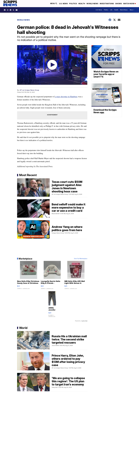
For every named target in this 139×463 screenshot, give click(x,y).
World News (92, 4)
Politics (73, 4)
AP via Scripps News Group (29, 90)
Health (81, 4)
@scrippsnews (17, 10)
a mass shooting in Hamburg (66, 96)
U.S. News (63, 4)
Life (111, 10)
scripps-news (11, 10)
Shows (118, 4)
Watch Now (129, 4)
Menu (52, 3)
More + (132, 10)
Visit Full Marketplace (80, 258)
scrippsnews (5, 10)
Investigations (107, 4)
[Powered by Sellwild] (84, 321)
